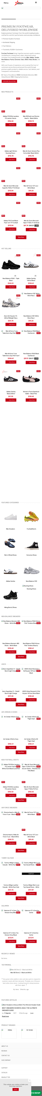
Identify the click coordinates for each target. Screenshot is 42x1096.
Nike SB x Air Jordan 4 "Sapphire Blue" (11, 740)
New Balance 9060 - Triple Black (11, 279)
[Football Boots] (31, 516)
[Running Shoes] (27, 586)
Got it (15, 1089)
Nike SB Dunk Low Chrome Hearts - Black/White (31, 117)
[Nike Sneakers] (10, 516)
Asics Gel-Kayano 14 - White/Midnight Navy (11, 317)
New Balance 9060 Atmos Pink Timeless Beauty (31, 644)
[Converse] (29, 1033)
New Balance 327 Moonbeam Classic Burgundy (21, 972)
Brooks (35, 59)
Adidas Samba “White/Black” (31, 279)
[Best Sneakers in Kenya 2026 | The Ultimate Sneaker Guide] (21, 1005)
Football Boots (31, 529)
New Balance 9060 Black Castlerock (31, 355)
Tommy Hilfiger (7, 858)
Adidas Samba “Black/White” (10, 393)
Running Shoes (31, 589)
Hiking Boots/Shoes (10, 607)
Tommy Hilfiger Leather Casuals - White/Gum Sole (11, 886)
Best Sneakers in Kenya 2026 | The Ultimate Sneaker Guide (19, 1009)
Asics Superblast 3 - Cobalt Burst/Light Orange (10, 692)
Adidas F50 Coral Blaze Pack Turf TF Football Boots (11, 223)
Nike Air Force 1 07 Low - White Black (31, 187)
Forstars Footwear (7, 53)
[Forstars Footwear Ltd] (19, 3)
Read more (5, 1016)
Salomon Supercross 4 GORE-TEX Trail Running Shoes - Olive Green (10, 935)
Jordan (37, 57)
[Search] (31, 3)
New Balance (5, 59)
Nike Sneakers (10, 529)
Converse (17, 59)
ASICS (26, 59)
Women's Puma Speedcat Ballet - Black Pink (31, 393)
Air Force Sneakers (9, 808)
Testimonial (6, 965)
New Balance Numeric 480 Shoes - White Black (11, 644)
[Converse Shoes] (31, 543)
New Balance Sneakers (10, 616)
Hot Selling (6, 249)
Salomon (5, 906)
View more (21, 237)
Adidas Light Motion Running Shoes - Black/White (11, 153)
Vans (22, 59)
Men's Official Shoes (10, 555)
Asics (3, 664)
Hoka (30, 59)
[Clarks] (9, 1033)
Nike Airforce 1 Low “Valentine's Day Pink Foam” (11, 355)
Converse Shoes (31, 555)
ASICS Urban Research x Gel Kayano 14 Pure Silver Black (31, 692)
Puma (12, 59)
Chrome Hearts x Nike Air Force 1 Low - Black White (11, 836)
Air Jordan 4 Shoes (9, 712)
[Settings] (39, 3)
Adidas (32, 57)
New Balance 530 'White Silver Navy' (31, 317)
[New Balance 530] (31, 569)
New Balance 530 (31, 581)
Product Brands (8, 1025)
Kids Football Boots (10, 760)
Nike (28, 57)
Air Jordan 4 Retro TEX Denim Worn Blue (31, 740)
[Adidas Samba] (10, 569)
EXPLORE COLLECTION (9, 81)
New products (7, 92)
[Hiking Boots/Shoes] (10, 595)
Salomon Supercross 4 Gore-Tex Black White (31, 934)
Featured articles (9, 1000)
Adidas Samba (10, 581)
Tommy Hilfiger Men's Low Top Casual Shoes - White (31, 886)
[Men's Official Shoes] (10, 543)
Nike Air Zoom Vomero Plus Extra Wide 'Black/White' (31, 152)
